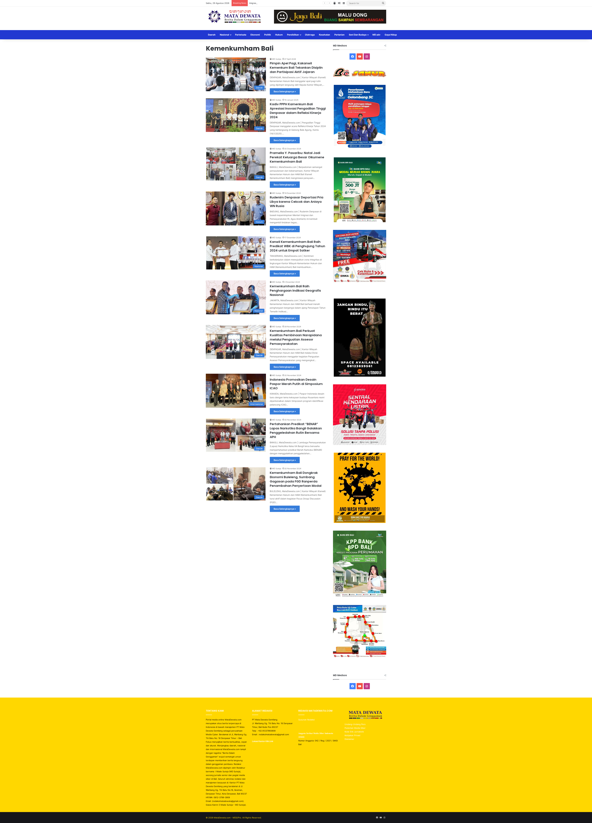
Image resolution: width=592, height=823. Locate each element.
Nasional (224, 34)
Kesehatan (324, 34)
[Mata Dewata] (234, 17)
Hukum (279, 34)
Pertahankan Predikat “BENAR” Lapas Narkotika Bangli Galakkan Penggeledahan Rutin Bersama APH (296, 430)
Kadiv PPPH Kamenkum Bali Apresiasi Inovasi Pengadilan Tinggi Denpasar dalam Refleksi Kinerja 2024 (298, 110)
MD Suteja (276, 59)
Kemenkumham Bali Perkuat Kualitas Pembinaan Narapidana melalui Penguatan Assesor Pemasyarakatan (296, 337)
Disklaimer (349, 739)
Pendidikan (293, 34)
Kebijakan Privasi (352, 735)
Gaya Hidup (391, 34)
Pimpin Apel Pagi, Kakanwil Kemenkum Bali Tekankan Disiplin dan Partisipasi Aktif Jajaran (296, 67)
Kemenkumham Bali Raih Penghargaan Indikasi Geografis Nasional (295, 290)
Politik (267, 34)
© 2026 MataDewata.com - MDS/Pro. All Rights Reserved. (234, 817)
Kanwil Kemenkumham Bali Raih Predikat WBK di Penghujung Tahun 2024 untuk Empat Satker (297, 246)
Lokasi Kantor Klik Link (262, 741)
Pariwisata (240, 34)
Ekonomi (255, 34)
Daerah (212, 34)
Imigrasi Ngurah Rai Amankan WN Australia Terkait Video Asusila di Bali (283, 3)
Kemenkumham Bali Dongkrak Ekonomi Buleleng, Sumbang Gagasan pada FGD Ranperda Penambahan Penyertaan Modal (295, 479)
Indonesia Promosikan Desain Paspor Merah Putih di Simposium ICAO (296, 383)
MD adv (376, 34)
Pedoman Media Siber (355, 728)
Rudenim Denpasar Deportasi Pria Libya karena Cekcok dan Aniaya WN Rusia (296, 201)
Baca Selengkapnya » (285, 91)
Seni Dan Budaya (357, 34)
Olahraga (310, 34)
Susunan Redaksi (306, 719)
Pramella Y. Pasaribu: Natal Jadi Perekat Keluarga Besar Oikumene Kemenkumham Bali (297, 157)
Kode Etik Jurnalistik (354, 731)
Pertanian (339, 34)
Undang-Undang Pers (355, 724)
